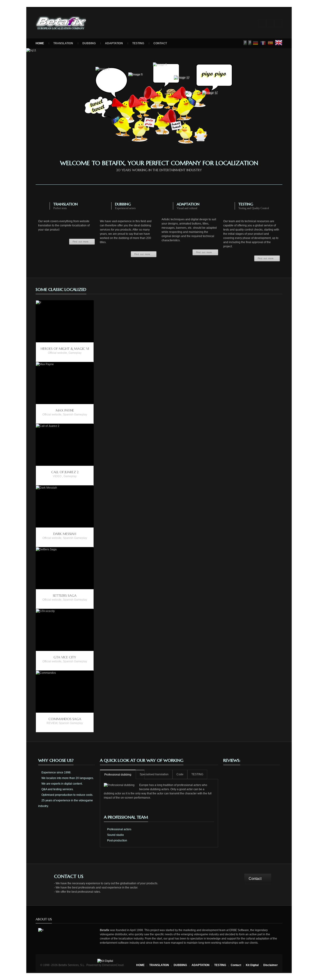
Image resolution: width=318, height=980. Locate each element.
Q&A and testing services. (57, 789)
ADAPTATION (114, 43)
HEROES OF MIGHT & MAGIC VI (65, 349)
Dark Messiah (64, 534)
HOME (140, 965)
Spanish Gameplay (75, 414)
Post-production (116, 840)
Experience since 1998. (56, 772)
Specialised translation (154, 774)
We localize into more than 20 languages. (67, 778)
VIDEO (57, 476)
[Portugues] (245, 42)
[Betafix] (61, 23)
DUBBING (89, 43)
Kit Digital (252, 965)
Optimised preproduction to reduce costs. (67, 794)
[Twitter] (278, 23)
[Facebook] (270, 23)
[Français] (263, 43)
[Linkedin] (262, 23)
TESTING (138, 43)
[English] (278, 42)
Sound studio (115, 835)
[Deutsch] (256, 43)
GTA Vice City (65, 657)
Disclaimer (270, 965)
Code (179, 774)
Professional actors (118, 829)
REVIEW (52, 723)
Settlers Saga (65, 595)
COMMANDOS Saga (64, 719)
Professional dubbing (117, 774)
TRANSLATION (63, 43)
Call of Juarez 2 (64, 472)
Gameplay (74, 352)
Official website (57, 352)
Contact (160, 43)
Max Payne (65, 410)
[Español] (270, 43)
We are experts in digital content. (62, 783)
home (40, 43)
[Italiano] (250, 42)
